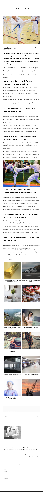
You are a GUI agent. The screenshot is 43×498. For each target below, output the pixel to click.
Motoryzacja (7, 476)
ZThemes (38, 496)
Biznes (5, 467)
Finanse (5, 471)
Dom (5, 469)
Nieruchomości (7, 478)
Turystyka (6, 482)
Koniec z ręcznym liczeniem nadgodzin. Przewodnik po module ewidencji (23, 408)
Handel (5, 473)
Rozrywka (6, 480)
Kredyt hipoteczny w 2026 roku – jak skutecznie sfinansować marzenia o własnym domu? (19, 411)
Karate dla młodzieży (18, 119)
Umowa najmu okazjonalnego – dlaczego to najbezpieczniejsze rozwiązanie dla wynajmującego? (20, 452)
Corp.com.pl (21, 8)
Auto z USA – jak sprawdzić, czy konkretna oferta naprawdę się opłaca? (16, 447)
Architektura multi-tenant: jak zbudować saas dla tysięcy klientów (15, 454)
